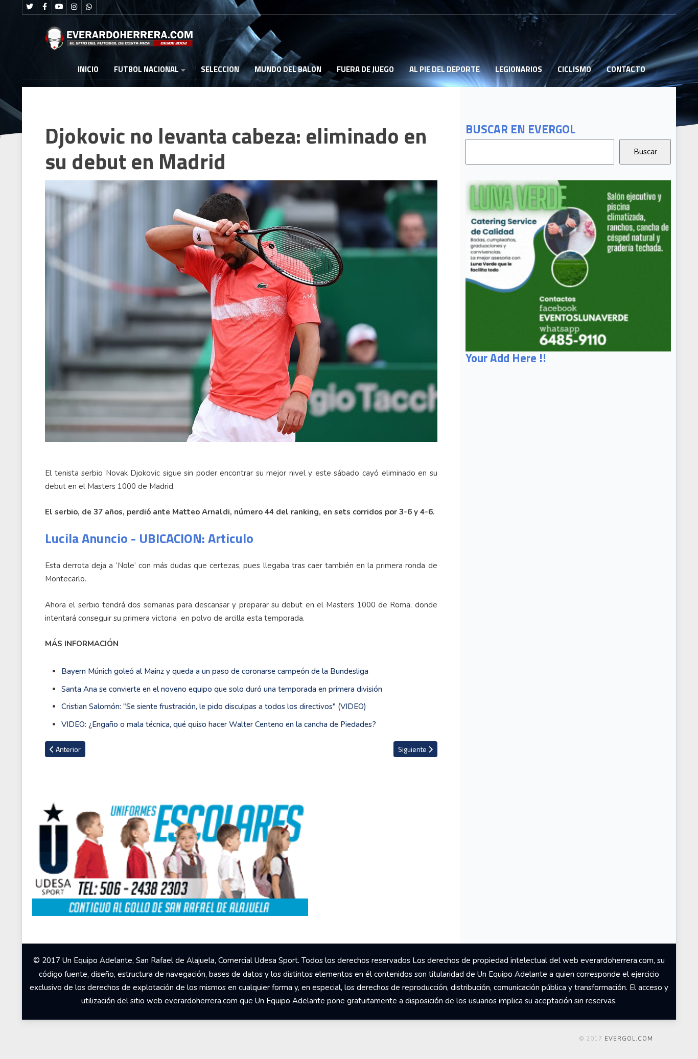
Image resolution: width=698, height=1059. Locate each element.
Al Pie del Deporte (444, 69)
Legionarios (518, 69)
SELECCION (220, 69)
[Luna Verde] (568, 265)
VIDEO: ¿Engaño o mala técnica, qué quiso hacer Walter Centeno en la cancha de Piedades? (218, 724)
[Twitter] (29, 7)
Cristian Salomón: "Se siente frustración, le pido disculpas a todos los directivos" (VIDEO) (214, 706)
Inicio (88, 69)
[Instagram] (74, 7)
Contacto (626, 69)
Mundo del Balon (287, 69)
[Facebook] (44, 7)
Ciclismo (574, 69)
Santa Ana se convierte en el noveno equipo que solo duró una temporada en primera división (221, 689)
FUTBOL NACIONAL (146, 69)
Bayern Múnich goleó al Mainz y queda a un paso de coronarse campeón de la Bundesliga (214, 671)
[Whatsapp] (89, 7)
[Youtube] (59, 7)
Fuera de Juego (365, 69)
